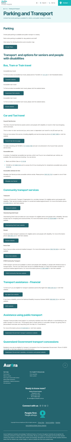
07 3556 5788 (28, 146)
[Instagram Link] (40, 406)
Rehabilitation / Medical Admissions (11, 381)
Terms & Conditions (50, 422)
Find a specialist (33, 374)
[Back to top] (65, 365)
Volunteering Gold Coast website (15, 225)
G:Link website (9, 106)
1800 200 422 (52, 287)
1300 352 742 (48, 174)
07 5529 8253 (24, 328)
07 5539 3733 (7, 203)
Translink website (10, 79)
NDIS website (9, 306)
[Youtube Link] (47, 406)
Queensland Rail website (12, 93)
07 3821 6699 (44, 268)
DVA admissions (7, 383)
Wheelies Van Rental (11, 181)
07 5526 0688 (52, 218)
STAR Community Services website (16, 273)
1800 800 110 (54, 299)
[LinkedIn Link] (45, 406)
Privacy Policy (41, 422)
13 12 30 (45, 74)
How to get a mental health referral (11, 377)
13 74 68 (6, 349)
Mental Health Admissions (9, 379)
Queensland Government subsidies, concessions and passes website (25, 352)
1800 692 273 (12, 235)
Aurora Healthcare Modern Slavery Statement (36, 425)
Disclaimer (58, 422)
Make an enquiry (7, 375)
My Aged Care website (12, 294)
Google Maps (9, 47)
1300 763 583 (54, 249)
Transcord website (10, 208)
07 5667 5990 (55, 134)
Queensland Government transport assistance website (21, 333)
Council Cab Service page (12, 141)
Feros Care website (11, 256)
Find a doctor (6, 374)
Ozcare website (9, 240)
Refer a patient (33, 375)
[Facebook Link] (43, 406)
